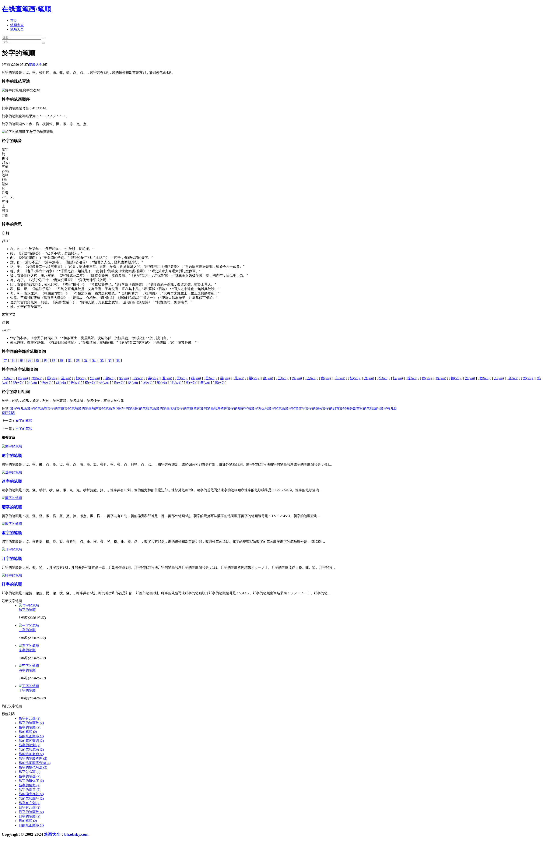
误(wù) (147, 382)
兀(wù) (499, 378)
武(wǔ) (427, 378)
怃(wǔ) (398, 378)
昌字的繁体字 (31, 780)
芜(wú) (239, 378)
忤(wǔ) (383, 378)
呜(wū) (23, 378)
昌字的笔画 (29, 776)
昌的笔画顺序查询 (34, 763)
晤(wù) (75, 382)
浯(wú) (225, 378)
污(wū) (95, 378)
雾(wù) (191, 382)
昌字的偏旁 (29, 785)
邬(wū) (124, 378)
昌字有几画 (29, 718)
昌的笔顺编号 (31, 798)
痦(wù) (133, 382)
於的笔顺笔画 (146, 408)
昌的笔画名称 (31, 754)
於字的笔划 (127, 408)
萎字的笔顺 (12, 507)
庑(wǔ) (369, 378)
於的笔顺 (71, 408)
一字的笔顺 (27, 630)
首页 (13, 20)
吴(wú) (153, 378)
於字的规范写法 (239, 408)
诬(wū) (109, 378)
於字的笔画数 (37, 408)
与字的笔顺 (27, 610)
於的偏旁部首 (349, 408)
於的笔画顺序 (88, 408)
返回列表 (8, 413)
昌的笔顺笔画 (31, 749)
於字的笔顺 (56, 408)
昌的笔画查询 (31, 740)
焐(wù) (104, 382)
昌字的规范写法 (33, 767)
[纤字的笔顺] (12, 575)
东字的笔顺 (27, 650)
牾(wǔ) (441, 378)
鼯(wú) (268, 378)
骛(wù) (205, 382)
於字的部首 (330, 408)
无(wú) (181, 378)
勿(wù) (528, 378)
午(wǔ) (340, 378)
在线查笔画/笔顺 (26, 9)
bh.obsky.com (76, 834)
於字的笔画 (276, 408)
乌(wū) (8, 378)
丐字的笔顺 (27, 670)
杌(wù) (90, 382)
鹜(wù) (219, 382)
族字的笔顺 (23, 421)
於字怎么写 (259, 408)
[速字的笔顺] (12, 472)
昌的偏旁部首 (31, 794)
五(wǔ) (282, 378)
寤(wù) (32, 382)
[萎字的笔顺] (12, 498)
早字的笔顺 (23, 428)
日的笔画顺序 (31, 825)
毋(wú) (210, 378)
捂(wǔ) (412, 378)
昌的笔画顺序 (31, 736)
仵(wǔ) (297, 378)
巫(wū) (66, 378)
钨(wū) (138, 378)
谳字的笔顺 (12, 532)
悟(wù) (46, 382)
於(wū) (80, 378)
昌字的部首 (29, 789)
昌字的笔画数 (31, 723)
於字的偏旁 (313, 408)
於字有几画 (18, 408)
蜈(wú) (254, 378)
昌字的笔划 (29, 745)
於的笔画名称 (166, 408)
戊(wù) (61, 382)
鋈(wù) (162, 382)
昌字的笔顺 (29, 727)
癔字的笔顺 (12, 455)
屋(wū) (52, 378)
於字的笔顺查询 (188, 408)
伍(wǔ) (311, 378)
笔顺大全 (17, 29)
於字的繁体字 (295, 408)
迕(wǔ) (470, 378)
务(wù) (513, 378)
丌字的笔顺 (12, 558)
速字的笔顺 (12, 481)
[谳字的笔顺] (12, 524)
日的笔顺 (28, 821)
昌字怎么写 (29, 772)
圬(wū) (37, 378)
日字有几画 (29, 807)
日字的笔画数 (31, 812)
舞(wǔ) (455, 378)
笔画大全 (17, 25)
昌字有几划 (29, 803)
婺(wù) (17, 382)
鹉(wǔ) (484, 378)
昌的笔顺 (28, 732)
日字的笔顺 (29, 816)
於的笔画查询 (108, 408)
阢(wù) (176, 382)
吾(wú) (167, 378)
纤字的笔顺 (12, 584)
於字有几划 (388, 408)
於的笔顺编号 (370, 408)
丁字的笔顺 (27, 690)
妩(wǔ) (355, 378)
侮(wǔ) (326, 378)
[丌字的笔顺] (12, 549)
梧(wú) (196, 378)
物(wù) (118, 382)
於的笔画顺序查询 (213, 408)
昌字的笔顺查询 (33, 758)
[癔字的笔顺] (12, 446)
